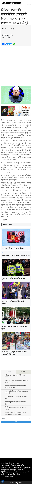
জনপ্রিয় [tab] (23, 372)
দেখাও (16, 421)
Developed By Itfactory (16, 482)
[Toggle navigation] (29, 3)
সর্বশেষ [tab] (9, 372)
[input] (14, 418)
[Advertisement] (16, 64)
